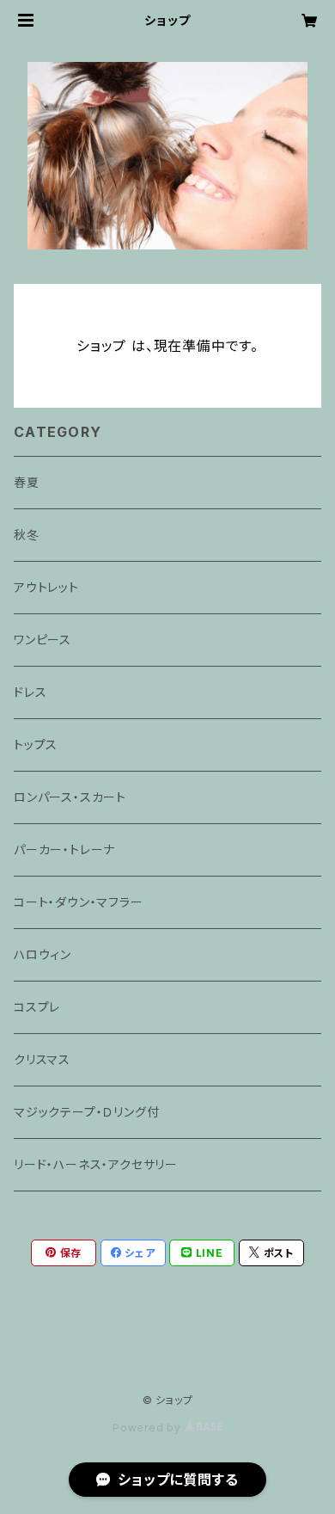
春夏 (27, 482)
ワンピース (42, 639)
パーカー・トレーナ (64, 849)
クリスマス (42, 1059)
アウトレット (46, 587)
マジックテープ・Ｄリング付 (86, 1112)
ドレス (30, 692)
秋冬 (27, 534)
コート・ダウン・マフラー (78, 902)
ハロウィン (42, 954)
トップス (36, 744)
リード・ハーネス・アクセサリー (96, 1164)
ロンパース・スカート (70, 797)
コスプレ (37, 1007)
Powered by (149, 1427)
